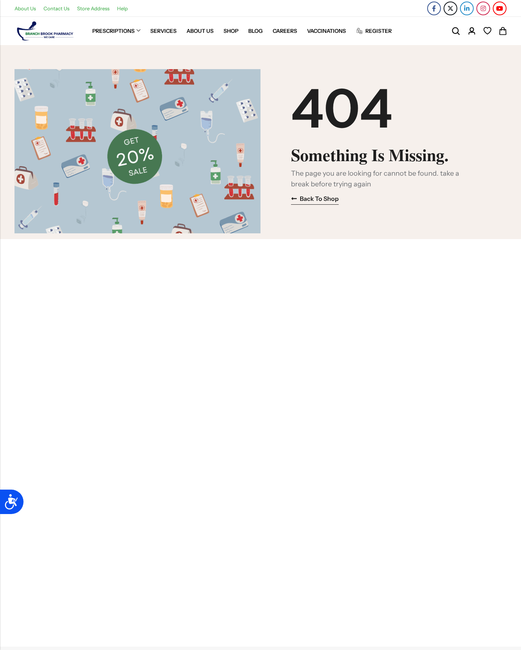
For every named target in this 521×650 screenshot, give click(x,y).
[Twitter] (450, 8)
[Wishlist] (487, 31)
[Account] (472, 31)
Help (122, 8)
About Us (25, 8)
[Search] (456, 31)
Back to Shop (319, 198)
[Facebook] (434, 8)
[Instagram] (483, 8)
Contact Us (56, 8)
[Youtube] (500, 8)
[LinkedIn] (467, 8)
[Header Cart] (503, 31)
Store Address (93, 8)
